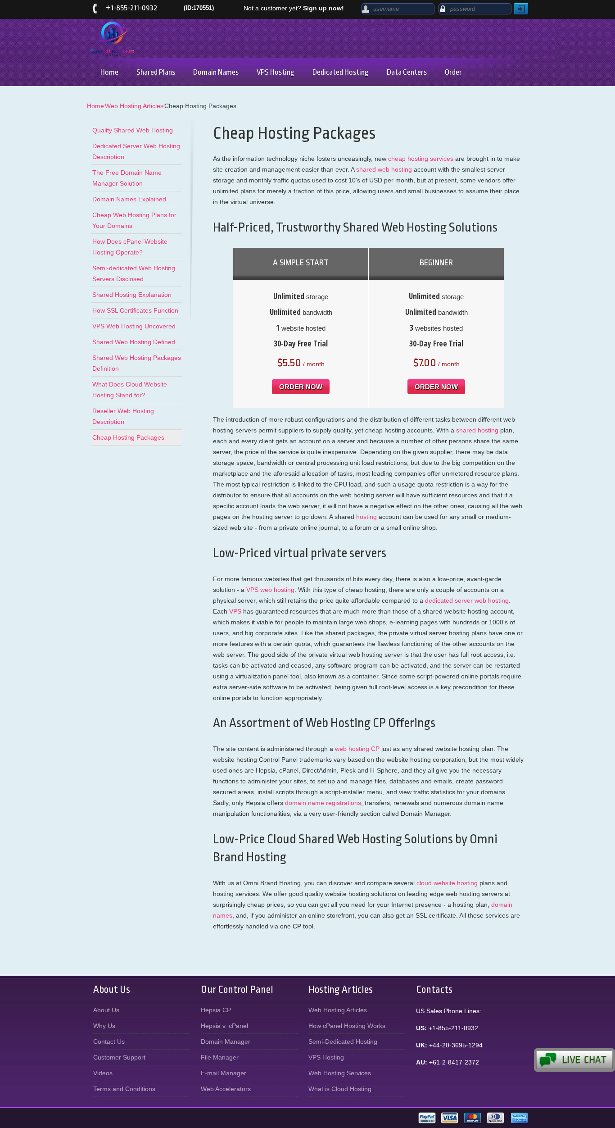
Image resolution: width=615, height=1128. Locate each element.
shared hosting (477, 430)
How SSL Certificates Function (135, 310)
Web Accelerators (226, 1088)
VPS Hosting (275, 72)
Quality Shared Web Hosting (132, 130)
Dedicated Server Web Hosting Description (136, 151)
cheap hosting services (420, 158)
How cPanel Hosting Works (346, 1025)
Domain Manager (225, 1041)
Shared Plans (155, 72)
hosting (366, 516)
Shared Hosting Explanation (132, 294)
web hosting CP (357, 748)
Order (453, 72)
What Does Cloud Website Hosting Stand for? (129, 390)
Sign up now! (323, 8)
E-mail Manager (223, 1073)
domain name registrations (323, 802)
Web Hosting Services (339, 1073)
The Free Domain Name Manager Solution (127, 178)
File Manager (220, 1057)
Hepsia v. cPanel (224, 1025)
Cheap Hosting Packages (128, 437)
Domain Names (216, 72)
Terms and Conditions (124, 1088)
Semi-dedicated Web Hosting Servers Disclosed (133, 273)
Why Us (104, 1025)
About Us (106, 1010)
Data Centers (407, 72)
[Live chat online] (574, 1060)
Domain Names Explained (129, 199)
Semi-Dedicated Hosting (342, 1041)
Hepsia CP (216, 1010)
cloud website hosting (447, 883)
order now (300, 387)
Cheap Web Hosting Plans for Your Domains (134, 220)
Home (109, 72)
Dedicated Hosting (340, 72)
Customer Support (119, 1057)
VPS (235, 611)
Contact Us (109, 1041)
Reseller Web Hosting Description (123, 416)
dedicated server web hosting (467, 600)
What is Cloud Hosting (339, 1088)
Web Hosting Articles (134, 105)
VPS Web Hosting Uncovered (134, 326)
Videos (103, 1073)
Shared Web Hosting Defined (133, 342)
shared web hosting (384, 169)
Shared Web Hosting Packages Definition (136, 363)
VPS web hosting (270, 589)
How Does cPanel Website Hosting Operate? (129, 247)
